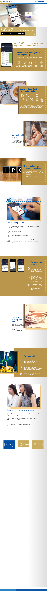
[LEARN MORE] (18, 32)
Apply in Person (39, 445)
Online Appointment (26, 444)
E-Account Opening (11, 445)
